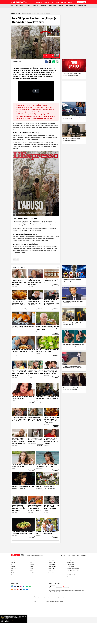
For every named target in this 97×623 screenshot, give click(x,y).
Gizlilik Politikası (70, 564)
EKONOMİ (39, 2)
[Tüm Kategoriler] (12, 6)
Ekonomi (13, 562)
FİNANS (35, 6)
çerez (2, 617)
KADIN (28, 6)
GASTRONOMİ (82, 6)
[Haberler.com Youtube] (18, 590)
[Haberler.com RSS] (12, 590)
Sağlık (31, 562)
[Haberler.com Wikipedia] (15, 590)
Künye (78, 555)
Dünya (12, 574)
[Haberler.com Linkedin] (24, 586)
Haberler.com (51, 560)
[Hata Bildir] (46, 601)
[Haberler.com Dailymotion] (27, 590)
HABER (70, 2)
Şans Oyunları (51, 568)
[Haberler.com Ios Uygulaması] (52, 586)
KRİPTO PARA (61, 2)
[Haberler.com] (18, 555)
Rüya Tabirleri (51, 570)
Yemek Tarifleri (51, 572)
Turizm (31, 568)
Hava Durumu (51, 562)
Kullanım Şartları (70, 562)
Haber (43, 598)
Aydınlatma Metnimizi (12, 620)
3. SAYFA (43, 6)
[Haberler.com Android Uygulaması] (59, 586)
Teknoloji (32, 564)
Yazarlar (31, 570)
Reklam (68, 555)
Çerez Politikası (70, 566)
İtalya (14, 259)
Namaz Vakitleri (51, 564)
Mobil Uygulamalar (71, 574)
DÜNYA (61, 6)
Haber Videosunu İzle (48, 55)
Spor (12, 564)
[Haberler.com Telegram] (24, 590)
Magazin (13, 566)
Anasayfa (13, 13)
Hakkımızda (63, 555)
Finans (31, 566)
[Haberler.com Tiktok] (21, 590)
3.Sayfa (12, 572)
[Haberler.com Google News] (12, 586)
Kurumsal (69, 560)
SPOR (53, 2)
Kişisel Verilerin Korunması (73, 568)
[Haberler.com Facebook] (15, 586)
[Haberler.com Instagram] (21, 586)
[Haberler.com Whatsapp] (27, 586)
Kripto (12, 570)
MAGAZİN (47, 2)
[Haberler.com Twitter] (18, 586)
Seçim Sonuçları (52, 566)
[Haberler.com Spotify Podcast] (30, 586)
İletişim (73, 555)
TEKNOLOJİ (52, 6)
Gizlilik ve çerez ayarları (38, 601)
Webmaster (69, 572)
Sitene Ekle (69, 579)
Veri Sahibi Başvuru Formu (73, 570)
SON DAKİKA (19, 6)
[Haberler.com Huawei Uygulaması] (66, 586)
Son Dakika (13, 568)
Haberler (13, 560)
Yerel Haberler (33, 572)
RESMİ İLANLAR (70, 6)
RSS (68, 576)
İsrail (19, 13)
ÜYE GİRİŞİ (82, 2)
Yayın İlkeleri (83, 555)
